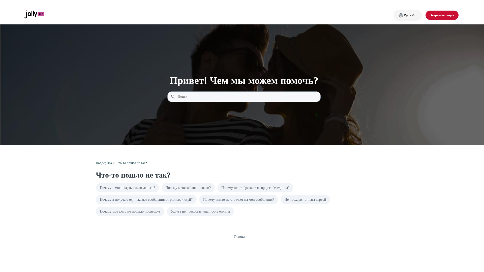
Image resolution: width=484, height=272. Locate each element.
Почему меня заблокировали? (188, 188)
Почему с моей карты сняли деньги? (127, 188)
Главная (240, 236)
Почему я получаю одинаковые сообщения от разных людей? (146, 199)
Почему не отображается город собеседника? (255, 188)
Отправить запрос (442, 15)
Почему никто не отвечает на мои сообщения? (238, 199)
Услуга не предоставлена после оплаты (200, 211)
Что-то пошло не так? (131, 163)
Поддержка (104, 163)
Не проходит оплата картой (305, 199)
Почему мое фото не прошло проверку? (130, 211)
